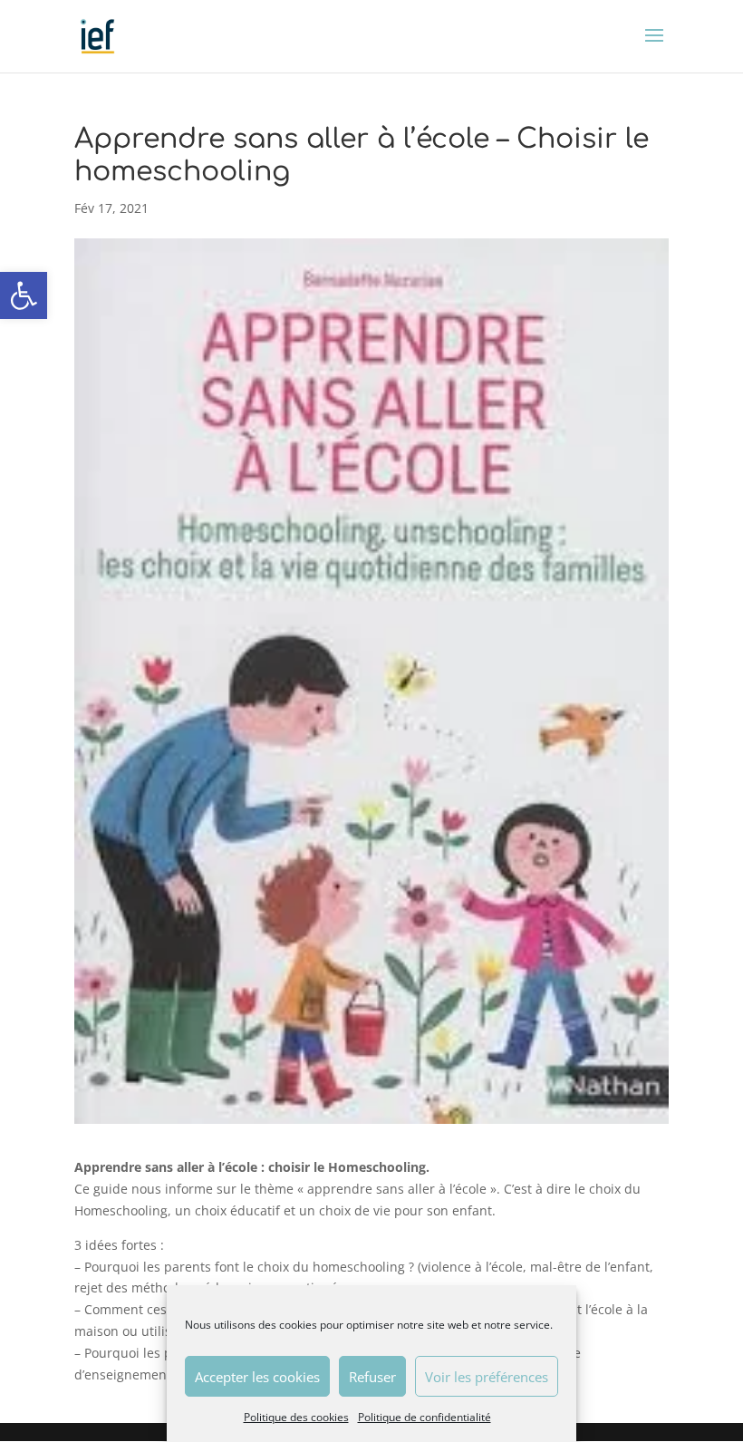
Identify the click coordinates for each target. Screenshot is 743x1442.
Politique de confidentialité (424, 1417)
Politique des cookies (296, 1417)
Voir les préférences (486, 1377)
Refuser (372, 1377)
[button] (23, 295)
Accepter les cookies (257, 1377)
